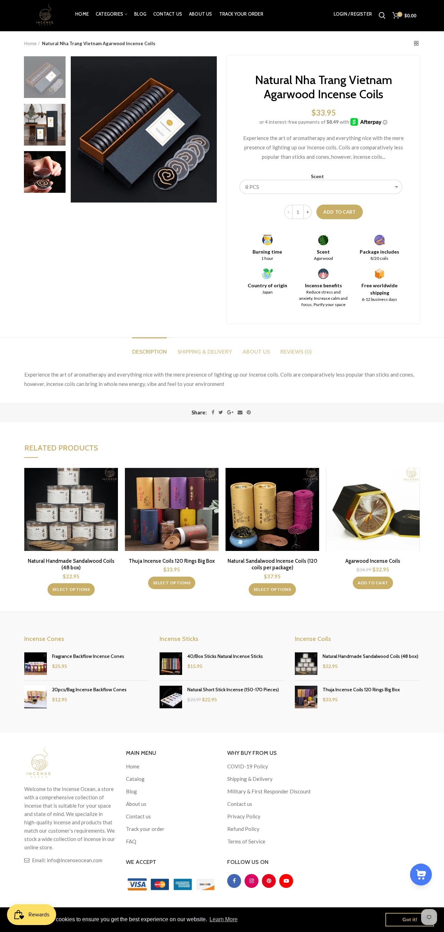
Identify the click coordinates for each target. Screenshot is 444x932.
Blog (131, 791)
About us (256, 351)
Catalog (135, 779)
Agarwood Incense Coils (372, 561)
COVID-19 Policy (247, 766)
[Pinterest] (249, 412)
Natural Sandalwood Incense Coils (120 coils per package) (272, 564)
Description (149, 351)
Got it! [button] (409, 919)
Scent (317, 176)
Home (30, 43)
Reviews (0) (296, 351)
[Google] (230, 412)
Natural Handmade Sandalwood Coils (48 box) (71, 564)
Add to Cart (339, 212)
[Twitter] (220, 412)
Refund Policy (243, 829)
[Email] (240, 412)
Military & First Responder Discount (269, 791)
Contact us (138, 816)
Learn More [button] (224, 919)
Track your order (145, 829)
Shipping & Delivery (204, 351)
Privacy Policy (244, 816)
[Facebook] (213, 412)
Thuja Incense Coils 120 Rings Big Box (172, 561)
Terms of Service (246, 841)
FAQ (131, 841)
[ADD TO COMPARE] (112, 479)
